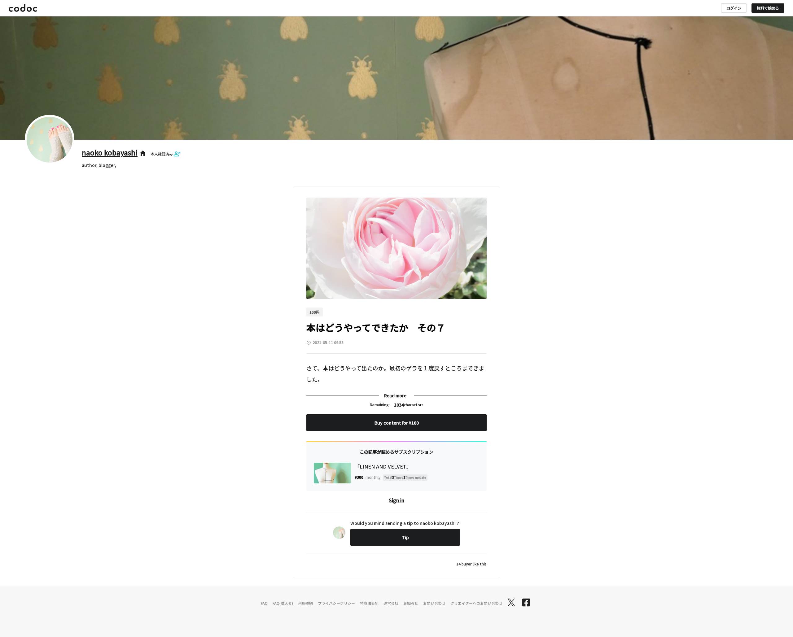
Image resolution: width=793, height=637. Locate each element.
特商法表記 (369, 603)
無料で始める (768, 8)
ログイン (733, 8)
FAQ (264, 603)
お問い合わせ (434, 603)
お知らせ (410, 603)
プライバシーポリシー (336, 603)
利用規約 (305, 603)
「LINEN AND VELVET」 (383, 466)
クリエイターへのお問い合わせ (476, 603)
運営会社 (390, 603)
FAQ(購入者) (283, 603)
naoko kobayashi (110, 152)
